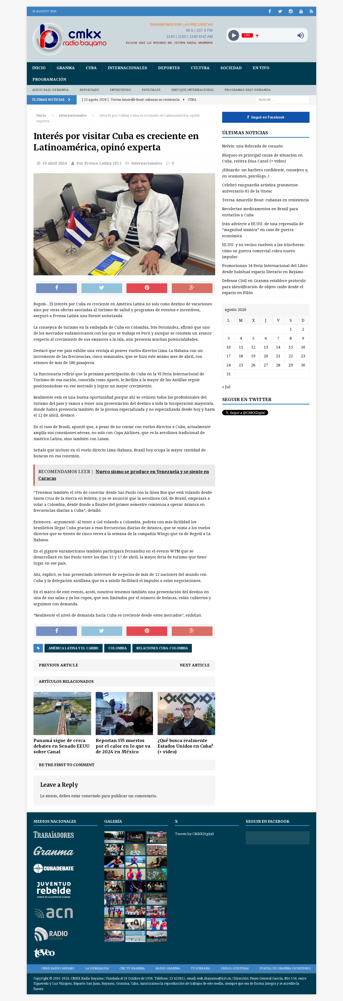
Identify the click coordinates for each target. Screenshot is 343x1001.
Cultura (200, 68)
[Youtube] (301, 11)
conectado (91, 796)
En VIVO (261, 68)
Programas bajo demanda (248, 90)
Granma (66, 68)
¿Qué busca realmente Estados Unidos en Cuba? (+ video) (185, 746)
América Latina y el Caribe (74, 648)
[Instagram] (290, 11)
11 (241, 347)
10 (228, 347)
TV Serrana (200, 968)
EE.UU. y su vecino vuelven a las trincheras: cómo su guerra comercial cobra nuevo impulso (263, 251)
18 (241, 356)
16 (303, 347)
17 (228, 356)
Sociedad (231, 68)
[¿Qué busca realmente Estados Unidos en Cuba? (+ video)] (186, 732)
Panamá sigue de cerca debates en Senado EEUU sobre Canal (61, 746)
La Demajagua (97, 968)
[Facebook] (269, 11)
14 (278, 347)
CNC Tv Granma (132, 968)
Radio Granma (167, 968)
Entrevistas (120, 90)
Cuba (91, 68)
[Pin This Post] (146, 288)
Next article (195, 665)
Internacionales (127, 68)
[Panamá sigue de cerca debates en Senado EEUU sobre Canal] (62, 732)
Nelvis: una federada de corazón (252, 146)
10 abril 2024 (54, 163)
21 (278, 356)
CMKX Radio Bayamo (57, 968)
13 (266, 347)
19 (253, 356)
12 (253, 347)
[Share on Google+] (192, 288)
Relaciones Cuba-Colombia (162, 648)
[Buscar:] (283, 99)
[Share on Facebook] (56, 288)
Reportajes (89, 90)
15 (291, 347)
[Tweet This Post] (101, 288)
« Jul (226, 387)
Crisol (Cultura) (235, 968)
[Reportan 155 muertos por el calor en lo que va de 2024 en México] (124, 732)
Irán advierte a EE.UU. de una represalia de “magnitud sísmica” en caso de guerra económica (263, 230)
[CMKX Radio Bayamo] (72, 39)
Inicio (39, 68)
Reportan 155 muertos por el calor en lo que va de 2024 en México (123, 746)
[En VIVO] (311, 11)
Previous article (58, 665)
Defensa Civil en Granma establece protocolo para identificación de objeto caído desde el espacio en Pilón (264, 287)
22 (291, 356)
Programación (49, 79)
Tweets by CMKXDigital (194, 834)
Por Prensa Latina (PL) (98, 163)
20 (266, 356)
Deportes (169, 68)
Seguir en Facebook (265, 117)
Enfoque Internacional (192, 90)
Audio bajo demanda (50, 90)
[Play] (233, 35)
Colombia (117, 648)
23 (303, 356)
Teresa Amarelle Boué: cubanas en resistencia (265, 200)
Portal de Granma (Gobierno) (285, 968)
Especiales (151, 90)
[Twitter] (280, 11)
